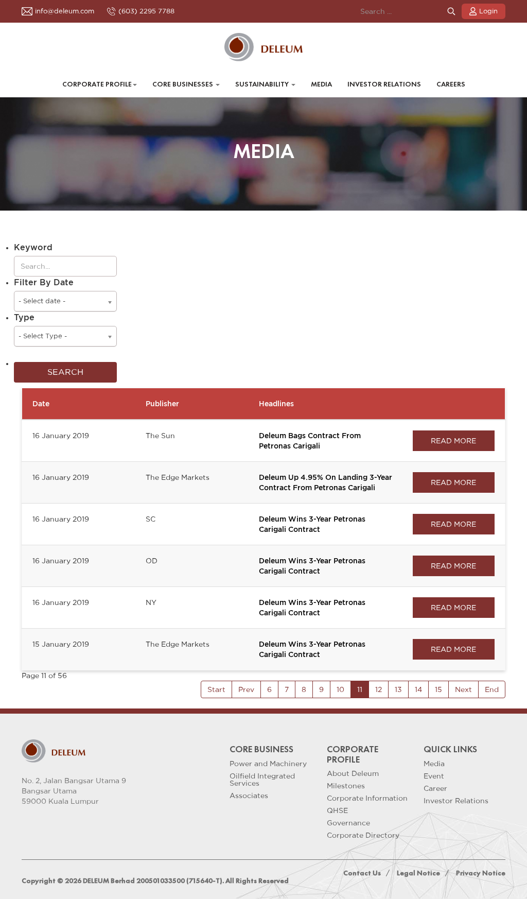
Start (216, 689)
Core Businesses (183, 84)
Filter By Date (44, 282)
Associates (249, 795)
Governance (348, 823)
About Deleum (353, 773)
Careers (450, 84)
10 (340, 689)
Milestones (346, 786)
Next (463, 689)
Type (24, 317)
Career (435, 788)
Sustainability (262, 84)
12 (378, 689)
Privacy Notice (480, 873)
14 (418, 689)
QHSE (337, 810)
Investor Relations (384, 84)
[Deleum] (263, 47)
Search (451, 12)
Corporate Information (367, 798)
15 (438, 689)
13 (398, 689)
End (492, 689)
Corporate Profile (97, 84)
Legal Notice (418, 873)
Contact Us (362, 873)
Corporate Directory (363, 835)
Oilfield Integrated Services (262, 779)
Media (321, 84)
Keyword (33, 247)
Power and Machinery (268, 763)
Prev (246, 689)
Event (434, 776)
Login (488, 11)
